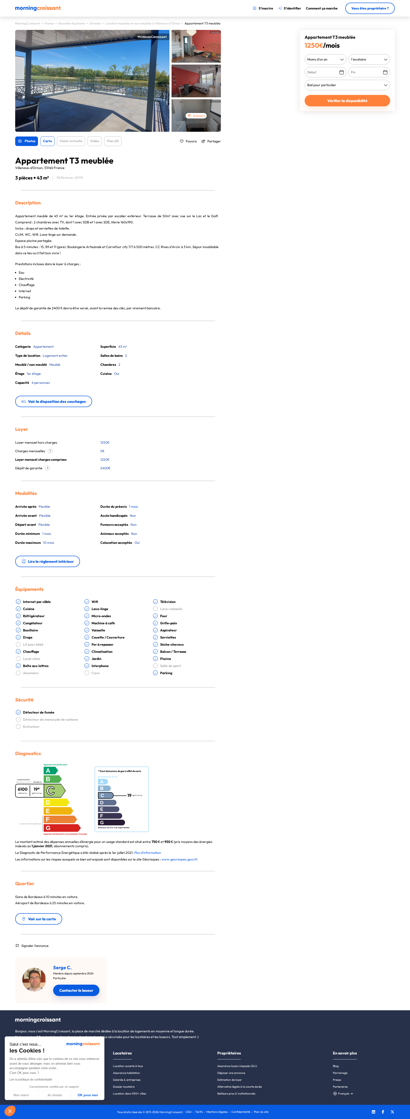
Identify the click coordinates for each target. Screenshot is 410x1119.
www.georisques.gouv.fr (180, 859)
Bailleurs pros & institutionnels (236, 1093)
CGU (188, 1112)
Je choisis (54, 1095)
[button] (10, 1111)
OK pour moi (88, 1095)
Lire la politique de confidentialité (30, 1079)
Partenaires (340, 1086)
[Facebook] (383, 1112)
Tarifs (199, 1112)
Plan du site (261, 1112)
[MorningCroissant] (38, 10)
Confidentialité (240, 1112)
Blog (336, 1066)
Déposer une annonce (231, 1073)
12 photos (199, 116)
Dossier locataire (124, 1086)
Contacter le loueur (76, 990)
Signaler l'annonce (35, 946)
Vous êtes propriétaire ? (370, 8)
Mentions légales (217, 1112)
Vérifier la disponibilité (347, 100)
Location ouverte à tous (128, 1066)
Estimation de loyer (229, 1079)
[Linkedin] (373, 1112)
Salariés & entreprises (126, 1079)
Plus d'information (147, 853)
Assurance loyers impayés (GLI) (237, 1066)
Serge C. (62, 967)
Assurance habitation (126, 1073)
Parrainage (340, 1073)
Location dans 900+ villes (129, 1093)
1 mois (133, 506)
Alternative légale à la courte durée (239, 1086)
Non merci (21, 1095)
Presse (337, 1079)
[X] (392, 1112)
